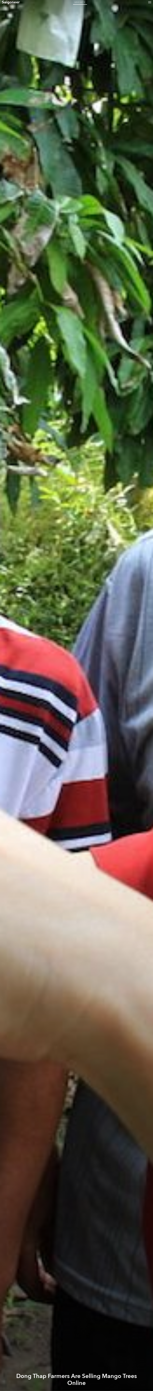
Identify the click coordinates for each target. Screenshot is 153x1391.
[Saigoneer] (11, 2)
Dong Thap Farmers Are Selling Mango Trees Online (76, 1379)
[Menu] (149, 2)
